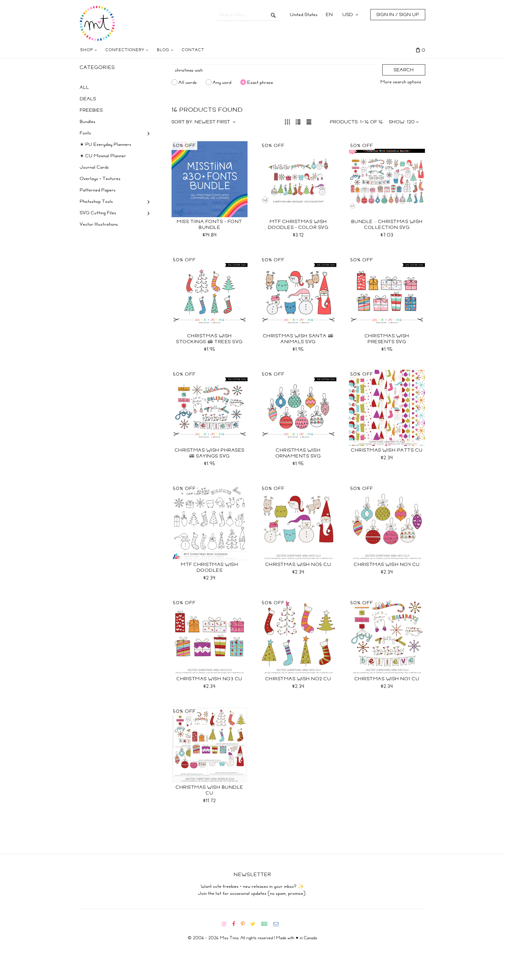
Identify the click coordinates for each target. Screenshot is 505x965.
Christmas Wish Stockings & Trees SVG (209, 338)
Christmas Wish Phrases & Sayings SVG (210, 453)
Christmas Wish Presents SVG (387, 338)
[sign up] (266, 924)
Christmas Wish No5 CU (298, 564)
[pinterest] (245, 924)
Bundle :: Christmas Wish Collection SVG (387, 224)
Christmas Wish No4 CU (387, 564)
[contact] (278, 924)
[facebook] (236, 924)
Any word (222, 82)
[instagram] (226, 924)
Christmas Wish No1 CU (387, 678)
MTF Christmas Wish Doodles (209, 567)
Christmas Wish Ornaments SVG (298, 453)
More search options (401, 81)
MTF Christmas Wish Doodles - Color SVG (298, 224)
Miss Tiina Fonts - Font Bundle (209, 224)
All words (188, 82)
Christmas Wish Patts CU (387, 450)
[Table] (309, 121)
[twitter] (255, 924)
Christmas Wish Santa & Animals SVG (298, 338)
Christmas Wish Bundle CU (209, 790)
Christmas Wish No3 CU (210, 678)
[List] (298, 121)
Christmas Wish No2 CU (298, 678)
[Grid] (287, 121)
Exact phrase (260, 82)
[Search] (273, 14)
